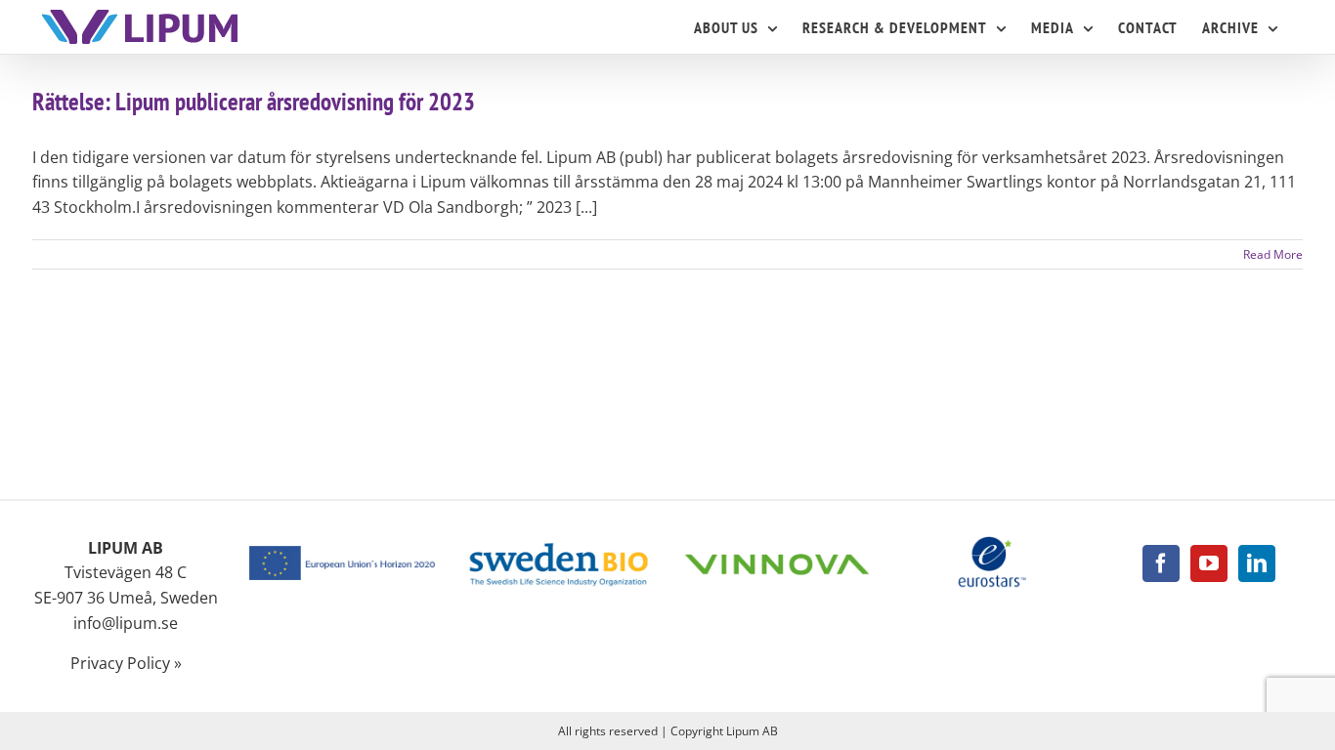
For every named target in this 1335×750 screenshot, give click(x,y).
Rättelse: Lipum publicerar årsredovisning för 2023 (253, 101)
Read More (1273, 254)
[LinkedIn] (1256, 563)
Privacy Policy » (126, 663)
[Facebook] (1161, 563)
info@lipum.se (125, 623)
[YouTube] (1208, 563)
